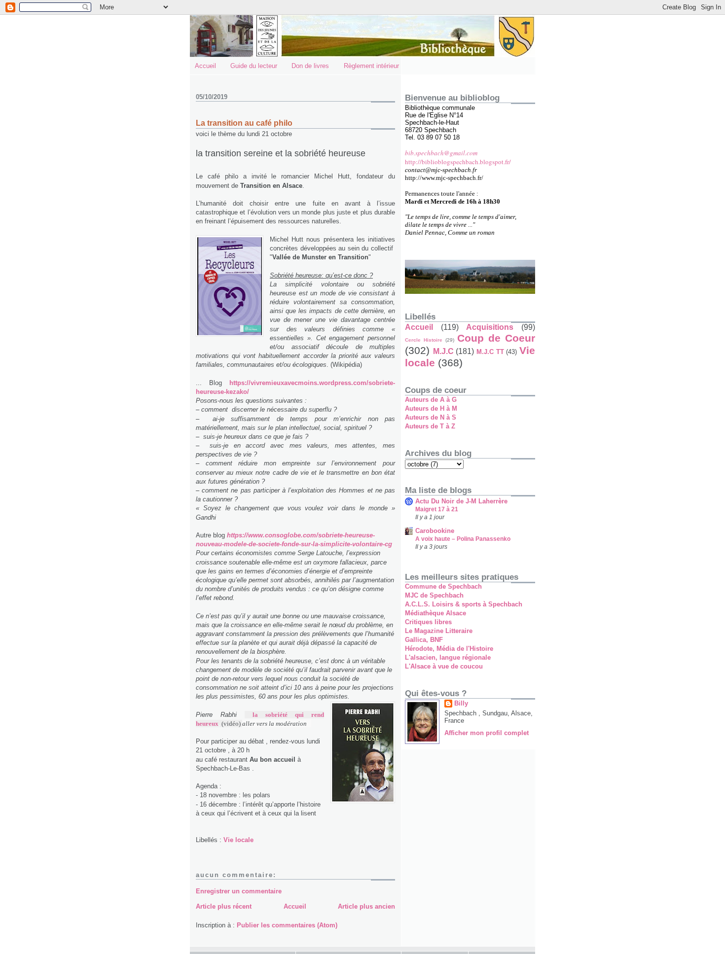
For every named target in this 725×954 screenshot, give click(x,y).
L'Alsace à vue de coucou (444, 666)
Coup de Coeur (496, 338)
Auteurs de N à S (430, 417)
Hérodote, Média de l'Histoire (449, 648)
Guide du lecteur (253, 66)
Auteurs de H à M (431, 408)
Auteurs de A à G (431, 399)
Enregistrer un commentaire (239, 891)
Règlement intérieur (371, 66)
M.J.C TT (490, 351)
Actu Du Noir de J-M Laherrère (461, 501)
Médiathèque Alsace (435, 613)
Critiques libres (428, 622)
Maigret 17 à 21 (436, 509)
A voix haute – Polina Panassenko (462, 538)
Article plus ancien (366, 906)
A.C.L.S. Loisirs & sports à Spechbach (463, 604)
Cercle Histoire (423, 340)
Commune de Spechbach (443, 586)
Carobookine (434, 530)
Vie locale (238, 840)
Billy (461, 703)
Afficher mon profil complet (486, 733)
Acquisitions (489, 327)
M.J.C (443, 351)
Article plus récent (224, 906)
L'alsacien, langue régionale (448, 657)
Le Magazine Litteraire (438, 631)
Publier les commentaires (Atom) (287, 925)
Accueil (205, 66)
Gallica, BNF (424, 639)
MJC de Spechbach (434, 595)
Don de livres (310, 66)
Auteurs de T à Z (430, 426)
